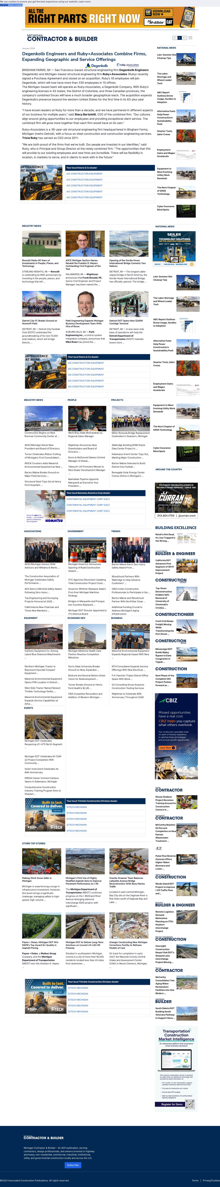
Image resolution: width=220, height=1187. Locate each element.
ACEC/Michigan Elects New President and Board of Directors (42, 447)
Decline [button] (4, 5)
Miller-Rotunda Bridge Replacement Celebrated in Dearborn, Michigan (131, 434)
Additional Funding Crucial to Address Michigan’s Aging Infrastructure (127, 610)
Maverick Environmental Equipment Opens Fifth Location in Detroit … (43, 680)
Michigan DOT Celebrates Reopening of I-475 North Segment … (43, 744)
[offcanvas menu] (190, 38)
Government (76, 531)
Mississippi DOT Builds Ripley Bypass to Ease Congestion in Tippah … (163, 655)
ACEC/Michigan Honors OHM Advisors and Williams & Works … (42, 566)
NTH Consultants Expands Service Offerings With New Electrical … (130, 668)
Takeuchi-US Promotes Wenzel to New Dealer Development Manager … (86, 470)
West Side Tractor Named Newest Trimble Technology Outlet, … (42, 690)
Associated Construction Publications (28, 1180)
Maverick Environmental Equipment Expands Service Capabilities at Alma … (43, 700)
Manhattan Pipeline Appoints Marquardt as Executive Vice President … (83, 482)
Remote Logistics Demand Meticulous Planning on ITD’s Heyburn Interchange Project (164, 921)
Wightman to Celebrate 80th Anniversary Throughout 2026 (128, 695)
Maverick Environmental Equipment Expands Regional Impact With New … (130, 654)
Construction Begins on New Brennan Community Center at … (42, 434)
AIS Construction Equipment (84, 173)
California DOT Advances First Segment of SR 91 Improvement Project (164, 566)
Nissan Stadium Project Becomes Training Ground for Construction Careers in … (165, 803)
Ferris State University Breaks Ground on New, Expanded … (84, 668)
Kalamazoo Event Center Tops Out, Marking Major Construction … (130, 456)
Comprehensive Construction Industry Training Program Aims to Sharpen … (43, 790)
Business (116, 618)
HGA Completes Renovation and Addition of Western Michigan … (85, 695)
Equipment (31, 618)
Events (28, 708)
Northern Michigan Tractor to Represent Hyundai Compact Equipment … (40, 670)
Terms (195, 1180)
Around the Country (168, 469)
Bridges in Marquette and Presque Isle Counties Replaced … (86, 603)
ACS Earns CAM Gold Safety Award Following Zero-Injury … (43, 590)
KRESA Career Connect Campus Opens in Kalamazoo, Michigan (42, 780)
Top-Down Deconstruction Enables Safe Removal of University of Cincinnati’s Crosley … (163, 598)
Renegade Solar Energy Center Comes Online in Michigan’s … (128, 474)
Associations (32, 531)
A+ (184, 38)
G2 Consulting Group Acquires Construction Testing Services (128, 686)
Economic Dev (76, 618)
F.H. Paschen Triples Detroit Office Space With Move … (130, 677)
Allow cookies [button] (15, 5)
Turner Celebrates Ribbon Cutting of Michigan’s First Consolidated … (43, 456)
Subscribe (73, 1165)
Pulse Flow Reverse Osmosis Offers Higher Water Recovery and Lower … (165, 862)
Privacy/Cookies (211, 1180)
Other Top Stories (33, 843)
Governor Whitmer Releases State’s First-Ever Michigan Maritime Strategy (87, 592)
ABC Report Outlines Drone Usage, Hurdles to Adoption (164, 322)
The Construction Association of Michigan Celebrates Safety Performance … (42, 579)
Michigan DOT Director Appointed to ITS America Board (87, 612)
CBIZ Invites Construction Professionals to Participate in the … (131, 590)
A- (175, 38)
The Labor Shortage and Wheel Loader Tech (163, 301)
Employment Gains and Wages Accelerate (166, 152)
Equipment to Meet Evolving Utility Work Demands (164, 408)
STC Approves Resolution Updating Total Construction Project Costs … (87, 581)
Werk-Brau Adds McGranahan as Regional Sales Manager (85, 434)
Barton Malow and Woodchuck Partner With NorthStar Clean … (128, 600)
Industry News (31, 225)
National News (166, 47)
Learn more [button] (85, 1)
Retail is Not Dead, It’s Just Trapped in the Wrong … (165, 537)
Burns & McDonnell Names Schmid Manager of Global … (86, 459)
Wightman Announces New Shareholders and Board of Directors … (82, 448)
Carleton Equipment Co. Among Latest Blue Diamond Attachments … (42, 654)
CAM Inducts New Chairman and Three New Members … (42, 609)
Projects (117, 400)
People (72, 400)
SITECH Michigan (77, 807)
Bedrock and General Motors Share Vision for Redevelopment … (87, 677)
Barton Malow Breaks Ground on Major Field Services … (42, 474)
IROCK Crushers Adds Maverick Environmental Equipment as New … (44, 465)
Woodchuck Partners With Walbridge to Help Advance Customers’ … (126, 580)
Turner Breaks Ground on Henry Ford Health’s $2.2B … (85, 686)
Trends (115, 531)
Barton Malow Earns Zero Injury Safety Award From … (128, 566)
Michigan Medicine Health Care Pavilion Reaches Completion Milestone (84, 654)
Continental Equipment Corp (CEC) (88, 499)
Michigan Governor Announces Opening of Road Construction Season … (84, 567)
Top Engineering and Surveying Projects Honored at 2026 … (41, 600)
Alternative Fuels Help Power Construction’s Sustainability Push (166, 117)
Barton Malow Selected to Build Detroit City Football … (128, 465)
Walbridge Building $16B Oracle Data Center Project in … (128, 447)
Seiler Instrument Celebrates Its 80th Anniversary (42, 770)
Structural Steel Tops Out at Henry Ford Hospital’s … (43, 483)
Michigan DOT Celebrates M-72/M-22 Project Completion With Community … (43, 759)
